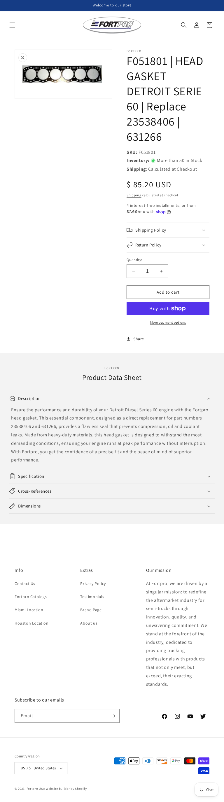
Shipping (134, 195)
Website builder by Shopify (66, 789)
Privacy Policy (93, 583)
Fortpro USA (36, 789)
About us (88, 623)
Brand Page (91, 609)
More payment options (168, 322)
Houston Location (32, 623)
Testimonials (92, 596)
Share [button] (138, 338)
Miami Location (29, 609)
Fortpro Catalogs (31, 596)
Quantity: (134, 259)
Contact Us (25, 583)
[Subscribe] (112, 716)
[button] (12, 25)
